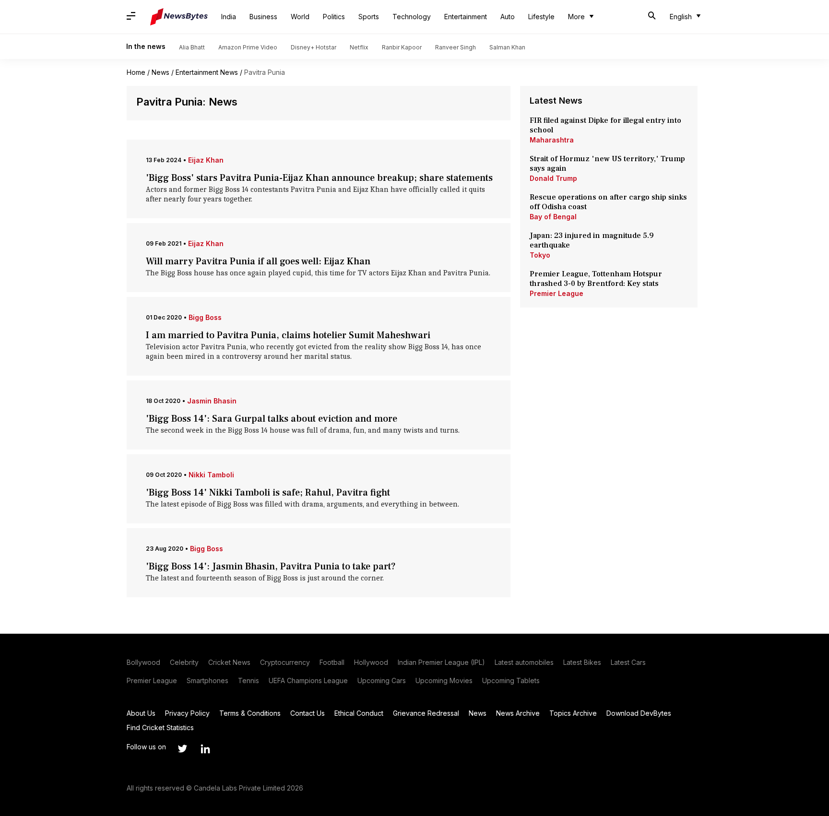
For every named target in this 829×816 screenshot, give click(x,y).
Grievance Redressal (426, 713)
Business (263, 16)
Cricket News (229, 662)
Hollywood (371, 662)
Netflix (359, 47)
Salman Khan (507, 47)
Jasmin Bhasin (212, 401)
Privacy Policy (187, 713)
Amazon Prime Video (247, 47)
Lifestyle (541, 16)
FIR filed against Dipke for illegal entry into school (605, 125)
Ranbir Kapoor (402, 47)
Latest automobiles (524, 662)
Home (136, 72)
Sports (368, 16)
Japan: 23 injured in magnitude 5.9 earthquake (592, 240)
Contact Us (307, 713)
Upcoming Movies (444, 680)
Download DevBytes (638, 713)
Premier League (556, 293)
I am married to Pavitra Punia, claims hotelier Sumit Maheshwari (288, 335)
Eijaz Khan (206, 160)
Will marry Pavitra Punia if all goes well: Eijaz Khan (258, 261)
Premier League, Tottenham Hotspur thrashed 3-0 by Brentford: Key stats (596, 278)
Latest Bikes (582, 662)
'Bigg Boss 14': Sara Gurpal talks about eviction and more (271, 419)
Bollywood (143, 662)
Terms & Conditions (250, 713)
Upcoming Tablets (511, 680)
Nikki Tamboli (211, 475)
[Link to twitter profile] (182, 749)
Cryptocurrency (285, 662)
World (300, 16)
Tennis (248, 680)
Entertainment (465, 16)
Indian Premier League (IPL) (441, 662)
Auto (507, 16)
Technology (411, 16)
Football (332, 662)
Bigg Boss (205, 317)
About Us (141, 713)
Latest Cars (628, 662)
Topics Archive (573, 713)
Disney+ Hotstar (313, 47)
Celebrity (184, 662)
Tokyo (540, 255)
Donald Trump (553, 178)
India (228, 16)
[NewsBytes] (179, 16)
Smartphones (207, 680)
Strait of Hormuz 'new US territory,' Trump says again (607, 163)
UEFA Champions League (308, 680)
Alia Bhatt (192, 47)
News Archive (518, 713)
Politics (334, 16)
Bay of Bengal (553, 217)
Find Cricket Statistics (160, 727)
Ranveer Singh (455, 47)
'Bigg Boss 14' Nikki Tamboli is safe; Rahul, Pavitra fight (268, 492)
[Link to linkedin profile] (205, 749)
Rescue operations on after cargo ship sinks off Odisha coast (608, 202)
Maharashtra (552, 140)
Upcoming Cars (381, 680)
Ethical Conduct (358, 713)
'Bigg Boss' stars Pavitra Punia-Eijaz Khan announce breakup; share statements (319, 178)
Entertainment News (207, 72)
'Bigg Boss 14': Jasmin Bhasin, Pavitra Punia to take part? (271, 566)
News (160, 72)
